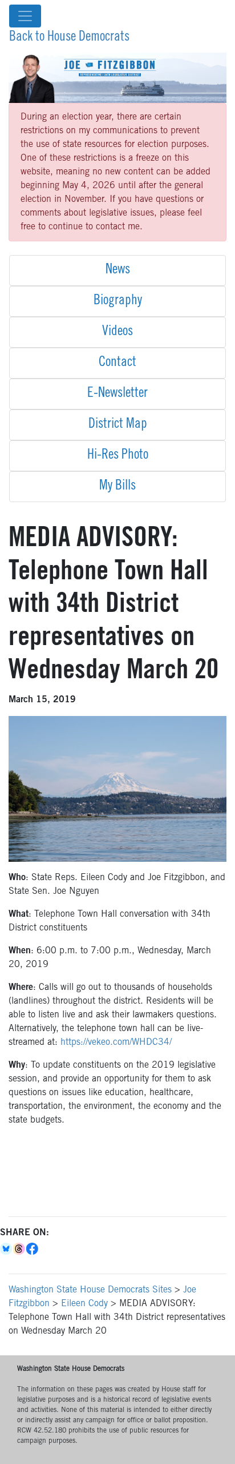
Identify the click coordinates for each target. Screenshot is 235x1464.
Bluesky (6, 1249)
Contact (117, 363)
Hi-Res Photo (117, 456)
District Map (117, 425)
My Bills (117, 487)
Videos (117, 332)
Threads (19, 1249)
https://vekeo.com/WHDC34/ (116, 1042)
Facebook (32, 1249)
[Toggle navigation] (25, 16)
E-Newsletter (117, 394)
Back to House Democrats (69, 38)
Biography (118, 301)
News (118, 270)
